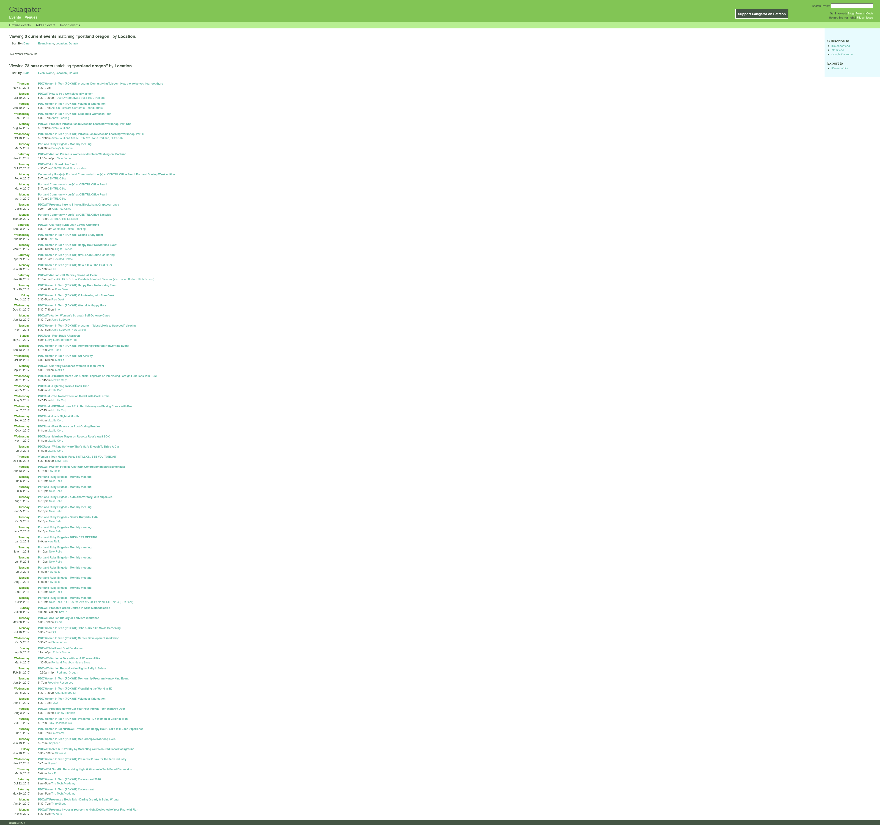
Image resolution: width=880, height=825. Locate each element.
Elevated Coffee (63, 259)
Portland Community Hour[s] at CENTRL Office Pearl (72, 184)
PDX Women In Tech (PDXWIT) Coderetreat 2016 (69, 779)
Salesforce (58, 733)
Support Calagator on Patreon (762, 13)
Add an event (45, 24)
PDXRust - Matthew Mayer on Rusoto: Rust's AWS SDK (74, 436)
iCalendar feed (840, 46)
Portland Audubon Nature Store (71, 662)
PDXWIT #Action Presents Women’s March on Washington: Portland (82, 154)
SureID (51, 773)
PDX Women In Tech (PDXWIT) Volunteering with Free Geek (76, 295)
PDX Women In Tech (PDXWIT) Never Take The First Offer (75, 265)
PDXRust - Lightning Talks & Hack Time (63, 386)
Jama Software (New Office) (68, 329)
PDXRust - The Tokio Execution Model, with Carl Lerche (74, 396)
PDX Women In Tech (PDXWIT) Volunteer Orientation (71, 104)
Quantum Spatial (65, 692)
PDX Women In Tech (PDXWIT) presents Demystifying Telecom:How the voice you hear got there (100, 83)
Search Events (821, 6)
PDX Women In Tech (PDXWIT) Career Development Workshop (78, 638)
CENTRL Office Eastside (62, 218)
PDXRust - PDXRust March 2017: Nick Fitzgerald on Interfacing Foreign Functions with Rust (97, 376)
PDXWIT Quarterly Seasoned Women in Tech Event (71, 366)
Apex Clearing (60, 118)
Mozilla (59, 360)
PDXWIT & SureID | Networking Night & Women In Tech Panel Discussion (85, 769)
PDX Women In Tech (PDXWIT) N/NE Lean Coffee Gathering (76, 255)
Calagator (24, 9)
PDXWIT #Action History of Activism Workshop (68, 618)
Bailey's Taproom (62, 148)
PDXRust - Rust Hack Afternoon (59, 335)
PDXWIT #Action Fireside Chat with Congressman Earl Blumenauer (81, 467)
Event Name (46, 43)
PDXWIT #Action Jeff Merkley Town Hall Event (68, 275)
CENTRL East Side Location (69, 168)
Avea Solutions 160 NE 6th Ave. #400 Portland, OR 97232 (87, 138)
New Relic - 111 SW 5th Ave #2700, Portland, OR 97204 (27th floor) (91, 602)
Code (869, 13)
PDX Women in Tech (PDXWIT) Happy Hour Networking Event (77, 245)
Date (26, 43)
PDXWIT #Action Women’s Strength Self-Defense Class (74, 315)
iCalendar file (839, 68)
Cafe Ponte (64, 158)
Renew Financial (65, 713)
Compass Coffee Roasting (69, 229)
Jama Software (60, 319)
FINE (54, 269)
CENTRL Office (56, 178)
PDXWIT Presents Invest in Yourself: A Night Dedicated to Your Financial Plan (88, 809)
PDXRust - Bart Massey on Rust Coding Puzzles (69, 426)
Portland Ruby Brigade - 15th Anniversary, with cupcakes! (75, 497)
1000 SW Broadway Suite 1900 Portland (80, 97)
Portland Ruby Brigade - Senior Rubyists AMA (68, 517)
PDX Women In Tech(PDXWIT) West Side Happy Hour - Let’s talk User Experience (90, 729)
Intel (57, 309)
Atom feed (837, 50)
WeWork (56, 813)
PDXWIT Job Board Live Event (57, 164)
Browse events (20, 24)
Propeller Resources (60, 682)
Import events (70, 24)
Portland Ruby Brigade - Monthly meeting (64, 144)
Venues (31, 17)
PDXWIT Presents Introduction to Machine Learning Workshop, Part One (84, 124)
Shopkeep (53, 743)
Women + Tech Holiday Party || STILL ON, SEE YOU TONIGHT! (77, 456)
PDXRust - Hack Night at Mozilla (59, 416)
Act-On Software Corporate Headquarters (77, 108)
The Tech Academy (63, 783)
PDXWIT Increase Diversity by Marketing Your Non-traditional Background (86, 749)
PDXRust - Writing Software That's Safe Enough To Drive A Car (78, 446)
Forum (860, 13)
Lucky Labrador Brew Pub (61, 339)
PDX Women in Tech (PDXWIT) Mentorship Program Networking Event (83, 346)
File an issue (865, 17)
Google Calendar (842, 54)
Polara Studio (61, 652)
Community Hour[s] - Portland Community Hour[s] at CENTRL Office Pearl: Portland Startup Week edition (106, 174)
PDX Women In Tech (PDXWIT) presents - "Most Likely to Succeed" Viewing (87, 325)
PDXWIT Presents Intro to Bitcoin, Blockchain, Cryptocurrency (78, 204)
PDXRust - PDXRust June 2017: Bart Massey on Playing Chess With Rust (85, 406)
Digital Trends (63, 249)
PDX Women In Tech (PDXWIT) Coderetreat (66, 789)
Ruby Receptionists (59, 723)
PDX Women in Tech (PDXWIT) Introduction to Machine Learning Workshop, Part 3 (91, 134)
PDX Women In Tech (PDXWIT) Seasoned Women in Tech (74, 114)
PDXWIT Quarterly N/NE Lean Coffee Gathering (68, 225)
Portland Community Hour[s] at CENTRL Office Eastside (74, 214)
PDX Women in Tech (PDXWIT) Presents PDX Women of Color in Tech (83, 719)
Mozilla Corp (59, 380)
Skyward (60, 753)
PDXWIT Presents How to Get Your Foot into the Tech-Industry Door (81, 709)
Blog (851, 13)
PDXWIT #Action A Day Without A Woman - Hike (69, 658)
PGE (54, 632)
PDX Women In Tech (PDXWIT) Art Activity (65, 356)
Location (61, 43)
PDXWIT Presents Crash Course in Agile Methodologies (74, 608)
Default (73, 43)
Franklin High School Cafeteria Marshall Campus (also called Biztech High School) (102, 279)
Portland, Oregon (67, 672)
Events (15, 17)
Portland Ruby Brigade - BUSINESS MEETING (67, 537)
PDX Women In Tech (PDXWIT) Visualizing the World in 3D (75, 688)
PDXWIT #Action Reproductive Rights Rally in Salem (72, 668)
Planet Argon (59, 642)
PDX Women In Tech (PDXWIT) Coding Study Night (70, 235)
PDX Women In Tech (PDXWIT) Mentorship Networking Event (77, 739)
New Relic (61, 460)
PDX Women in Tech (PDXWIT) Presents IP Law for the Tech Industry (82, 759)
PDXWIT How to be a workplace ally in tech (65, 93)
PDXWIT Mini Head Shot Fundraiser (61, 648)
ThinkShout (58, 803)
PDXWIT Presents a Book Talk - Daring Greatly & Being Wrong (78, 799)
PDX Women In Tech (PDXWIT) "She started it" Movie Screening (79, 628)
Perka (59, 622)
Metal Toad (54, 350)
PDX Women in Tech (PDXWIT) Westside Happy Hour (72, 305)
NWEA (63, 612)
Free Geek (61, 289)
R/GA (54, 702)
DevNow (52, 239)
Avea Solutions (60, 128)
